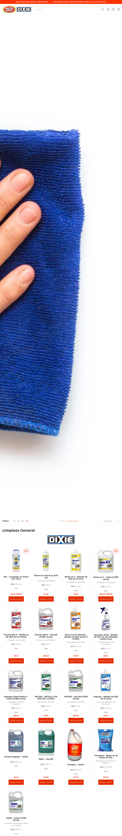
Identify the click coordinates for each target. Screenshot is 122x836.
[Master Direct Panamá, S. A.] (17, 9)
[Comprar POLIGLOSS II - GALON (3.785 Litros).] (46, 619)
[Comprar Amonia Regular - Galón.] (16, 740)
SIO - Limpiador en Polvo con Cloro (16, 578)
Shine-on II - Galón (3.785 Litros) (106, 578)
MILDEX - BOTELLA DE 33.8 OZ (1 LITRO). (46, 698)
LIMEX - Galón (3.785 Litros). (16, 819)
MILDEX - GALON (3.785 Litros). (76, 698)
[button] (108, 9)
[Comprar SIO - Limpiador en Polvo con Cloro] (16, 561)
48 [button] (27, 521)
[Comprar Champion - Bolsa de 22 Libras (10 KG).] (105, 740)
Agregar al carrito (16, 599)
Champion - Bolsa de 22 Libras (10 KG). (106, 756)
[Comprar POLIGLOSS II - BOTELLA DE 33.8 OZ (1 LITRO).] (16, 619)
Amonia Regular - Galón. (16, 757)
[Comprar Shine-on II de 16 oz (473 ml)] (46, 560)
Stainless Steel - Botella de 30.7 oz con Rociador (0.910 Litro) (106, 637)
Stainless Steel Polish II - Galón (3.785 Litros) (16, 698)
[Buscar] (103, 9)
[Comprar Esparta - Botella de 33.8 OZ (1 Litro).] (105, 680)
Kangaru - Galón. (76, 764)
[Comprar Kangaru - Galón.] (76, 744)
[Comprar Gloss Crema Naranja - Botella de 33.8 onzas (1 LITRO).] (76, 619)
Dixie (16, 588)
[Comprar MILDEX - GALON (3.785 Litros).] (76, 680)
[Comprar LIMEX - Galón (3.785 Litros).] (16, 802)
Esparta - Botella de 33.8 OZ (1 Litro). (106, 698)
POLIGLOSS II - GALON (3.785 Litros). (46, 636)
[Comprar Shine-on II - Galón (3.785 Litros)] (105, 561)
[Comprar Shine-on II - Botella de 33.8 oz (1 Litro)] (76, 561)
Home (62, 521)
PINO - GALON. (46, 759)
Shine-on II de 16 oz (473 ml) (46, 576)
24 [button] (18, 521)
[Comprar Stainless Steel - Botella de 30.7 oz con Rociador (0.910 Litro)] (105, 619)
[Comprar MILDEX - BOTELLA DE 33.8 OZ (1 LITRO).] (46, 680)
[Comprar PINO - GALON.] (46, 742)
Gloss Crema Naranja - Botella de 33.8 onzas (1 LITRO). (76, 637)
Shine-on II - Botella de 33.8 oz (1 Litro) (76, 578)
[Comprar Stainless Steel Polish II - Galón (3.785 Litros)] (16, 680)
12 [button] (14, 521)
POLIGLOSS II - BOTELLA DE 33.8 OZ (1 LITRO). (16, 636)
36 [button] (22, 521)
